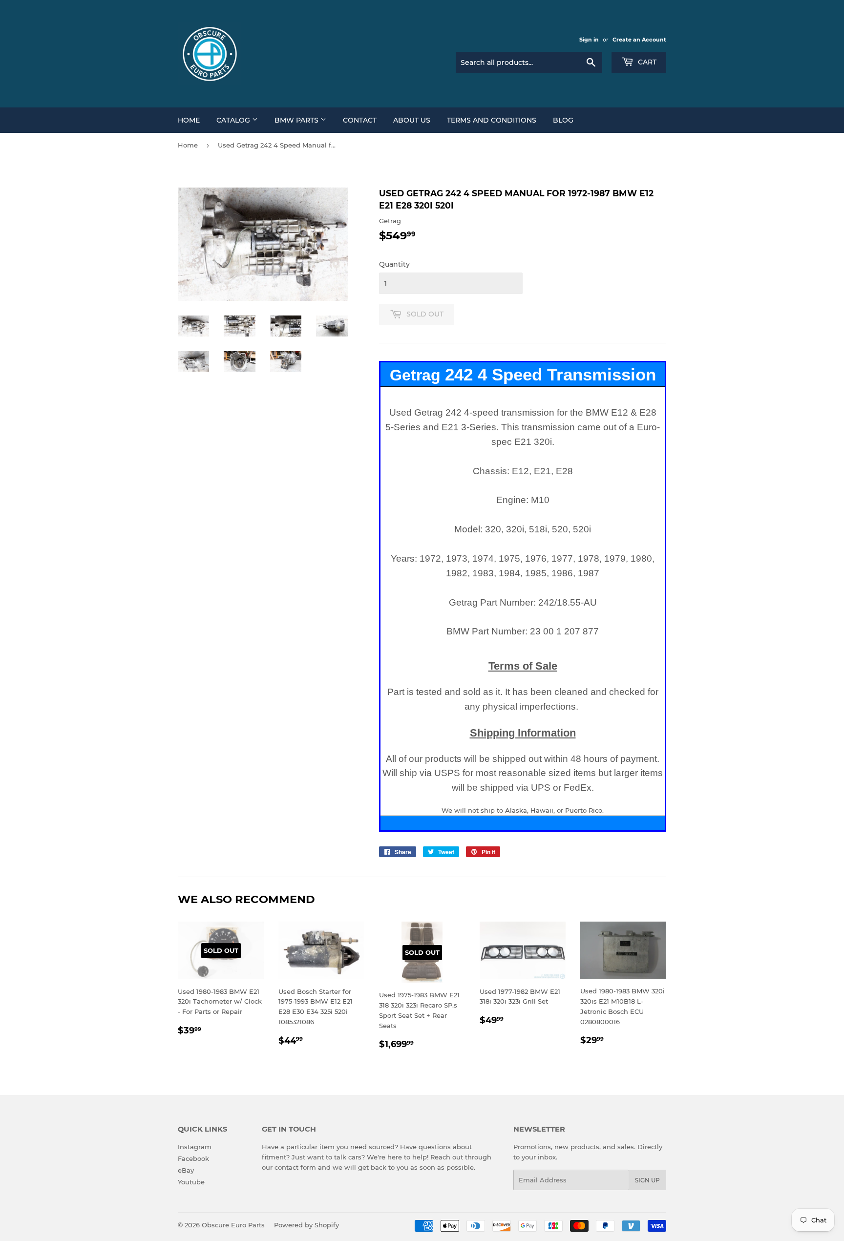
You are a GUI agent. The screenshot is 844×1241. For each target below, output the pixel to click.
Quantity (394, 264)
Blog (563, 120)
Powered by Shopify (306, 1225)
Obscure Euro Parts (233, 1225)
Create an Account (639, 39)
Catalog (234, 120)
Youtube (191, 1182)
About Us (411, 120)
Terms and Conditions (491, 120)
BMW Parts (297, 120)
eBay (186, 1170)
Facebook (193, 1158)
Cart (646, 62)
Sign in (589, 39)
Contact (360, 120)
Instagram (194, 1147)
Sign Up (647, 1180)
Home (189, 120)
